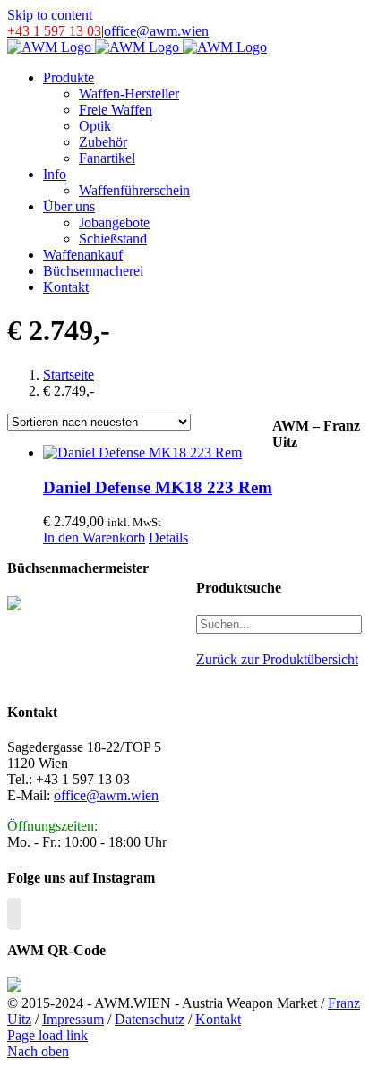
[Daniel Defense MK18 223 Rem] (157, 453)
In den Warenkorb (94, 537)
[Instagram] (14, 914)
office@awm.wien (156, 30)
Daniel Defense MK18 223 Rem (157, 487)
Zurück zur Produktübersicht (277, 659)
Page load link (47, 1035)
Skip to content (49, 14)
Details (168, 537)
